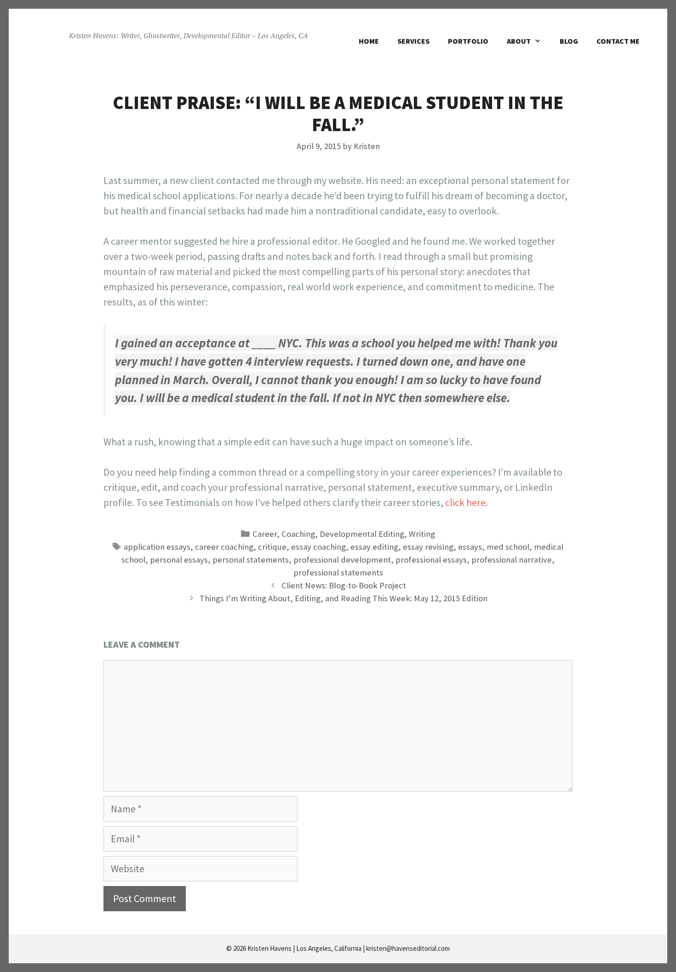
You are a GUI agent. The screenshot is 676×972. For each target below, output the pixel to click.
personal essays (179, 559)
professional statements (338, 572)
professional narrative (511, 559)
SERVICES (413, 41)
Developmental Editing (362, 534)
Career (264, 534)
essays (470, 546)
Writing (422, 534)
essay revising (428, 546)
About (519, 41)
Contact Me (618, 41)
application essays (157, 546)
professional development (342, 559)
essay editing (374, 546)
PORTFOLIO (468, 41)
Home (369, 41)
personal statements (250, 559)
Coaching (298, 534)
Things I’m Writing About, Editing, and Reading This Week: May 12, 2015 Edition (343, 598)
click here (465, 502)
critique (272, 546)
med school (508, 546)
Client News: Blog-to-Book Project (343, 585)
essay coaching (318, 546)
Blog (569, 41)
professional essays (431, 559)
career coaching (224, 546)
